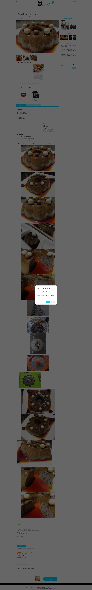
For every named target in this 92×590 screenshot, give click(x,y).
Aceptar (48, 301)
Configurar (53, 301)
